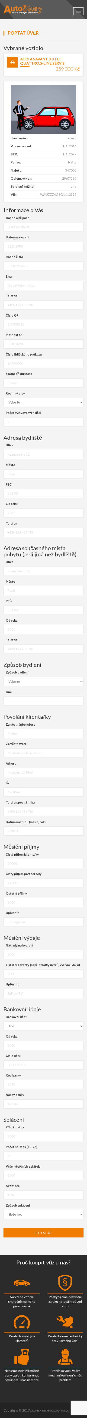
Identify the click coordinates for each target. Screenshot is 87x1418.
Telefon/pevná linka (20, 802)
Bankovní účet (16, 1017)
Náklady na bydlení (19, 945)
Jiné (9, 692)
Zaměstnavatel (17, 744)
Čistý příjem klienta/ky (22, 854)
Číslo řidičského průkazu (24, 354)
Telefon (11, 296)
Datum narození (17, 237)
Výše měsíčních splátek (23, 1166)
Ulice (9, 445)
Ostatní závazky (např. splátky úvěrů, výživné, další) (43, 965)
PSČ (9, 484)
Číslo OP (12, 315)
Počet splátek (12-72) (21, 1147)
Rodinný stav (15, 393)
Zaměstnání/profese (20, 724)
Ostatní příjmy (16, 893)
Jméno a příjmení (18, 218)
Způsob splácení (18, 1205)
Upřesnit (12, 913)
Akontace (13, 1186)
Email (9, 276)
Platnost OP (14, 335)
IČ (7, 783)
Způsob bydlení (17, 672)
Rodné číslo (14, 257)
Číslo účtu (13, 1056)
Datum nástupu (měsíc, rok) (25, 822)
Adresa (11, 763)
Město (10, 465)
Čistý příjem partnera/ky (24, 874)
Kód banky (13, 1075)
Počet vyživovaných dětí (23, 413)
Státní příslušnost (19, 374)
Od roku (12, 504)
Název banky (15, 1095)
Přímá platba (15, 1127)
